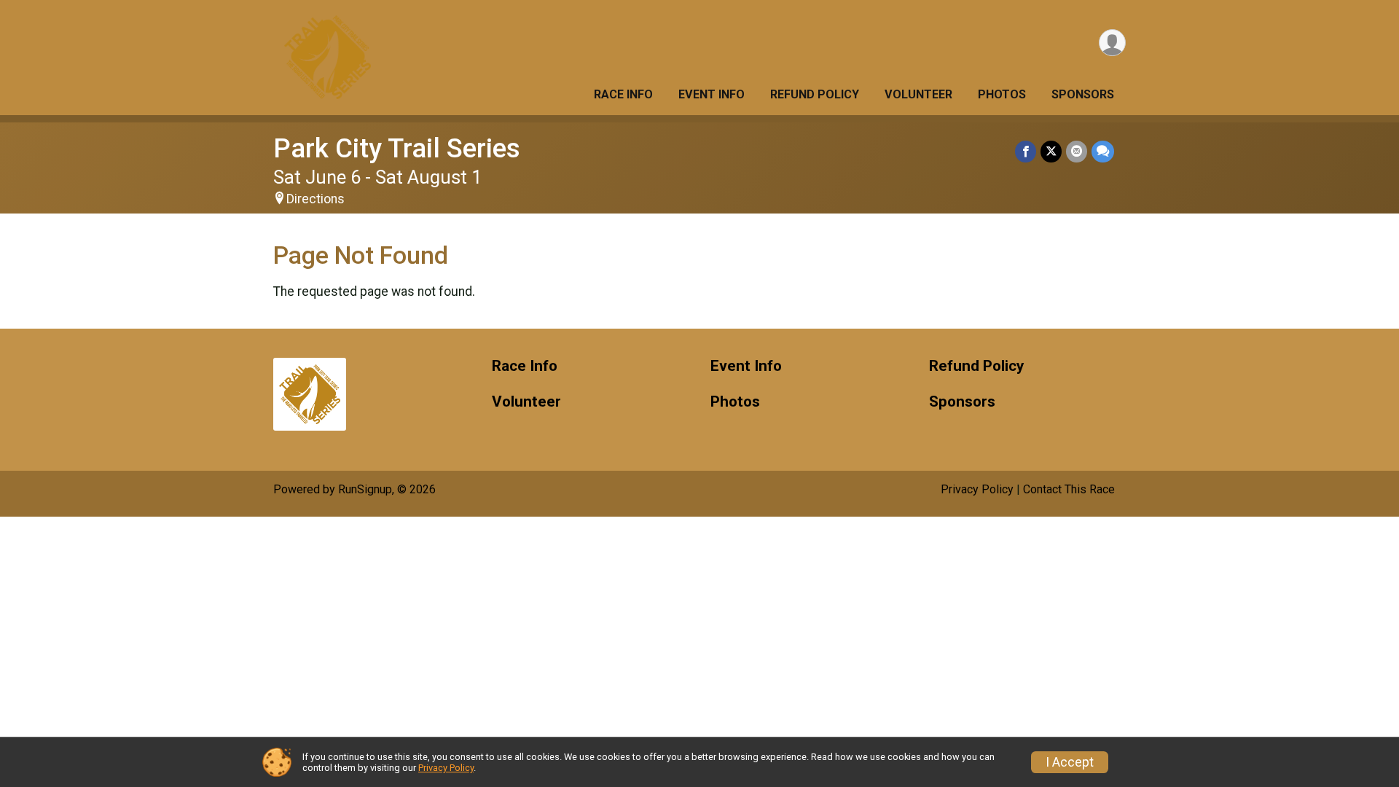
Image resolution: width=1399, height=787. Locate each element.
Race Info (623, 94)
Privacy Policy (977, 489)
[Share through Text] (1103, 151)
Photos (1002, 94)
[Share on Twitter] (1051, 151)
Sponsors (1082, 94)
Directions (315, 199)
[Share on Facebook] (1025, 151)
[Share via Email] (1076, 151)
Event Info (711, 94)
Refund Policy (814, 94)
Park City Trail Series (396, 148)
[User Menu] (1112, 42)
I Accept (1070, 762)
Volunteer (918, 94)
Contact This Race (1069, 489)
